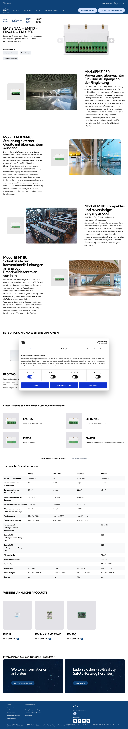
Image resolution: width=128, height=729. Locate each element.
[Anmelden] (116, 3)
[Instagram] (88, 721)
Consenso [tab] (34, 349)
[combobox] (14, 3)
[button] (106, 3)
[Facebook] (75, 721)
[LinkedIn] (79, 721)
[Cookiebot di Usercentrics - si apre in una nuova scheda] (98, 342)
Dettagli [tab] (64, 349)
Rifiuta (35, 385)
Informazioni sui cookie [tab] (94, 349)
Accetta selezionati (64, 385)
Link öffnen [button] (10, 639)
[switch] (53, 377)
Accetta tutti (92, 385)
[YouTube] (84, 721)
